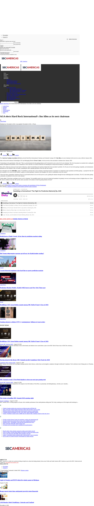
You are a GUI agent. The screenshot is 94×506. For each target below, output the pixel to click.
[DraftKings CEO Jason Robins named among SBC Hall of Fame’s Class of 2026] (8, 300)
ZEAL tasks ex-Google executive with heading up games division (18, 436)
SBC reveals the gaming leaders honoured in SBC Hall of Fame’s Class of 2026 (21, 409)
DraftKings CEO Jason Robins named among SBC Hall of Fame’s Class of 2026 (24, 305)
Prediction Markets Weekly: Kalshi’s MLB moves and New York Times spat (22, 287)
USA (4, 112)
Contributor (6, 401)
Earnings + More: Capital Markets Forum (16, 94)
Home (5, 73)
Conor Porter (3, 121)
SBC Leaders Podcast (12, 82)
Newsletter (5, 35)
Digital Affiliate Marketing (16, 89)
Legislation (6, 77)
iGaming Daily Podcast (12, 81)
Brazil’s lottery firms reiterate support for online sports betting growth (19, 431)
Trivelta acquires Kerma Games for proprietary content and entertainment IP (20, 419)
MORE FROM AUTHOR (20, 219)
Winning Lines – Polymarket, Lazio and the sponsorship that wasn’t (18, 422)
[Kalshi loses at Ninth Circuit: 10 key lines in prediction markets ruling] (8, 232)
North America (6, 110)
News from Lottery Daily (13, 428)
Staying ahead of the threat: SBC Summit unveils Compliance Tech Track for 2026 (25, 360)
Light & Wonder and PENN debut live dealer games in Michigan (19, 480)
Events (5, 86)
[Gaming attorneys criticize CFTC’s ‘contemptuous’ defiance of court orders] (8, 317)
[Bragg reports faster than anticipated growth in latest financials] (3, 488)
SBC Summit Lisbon (11, 97)
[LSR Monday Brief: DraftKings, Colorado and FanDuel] (3, 499)
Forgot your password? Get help (7, 47)
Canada (2, 267)
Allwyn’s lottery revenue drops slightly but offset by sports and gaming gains (20, 432)
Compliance (3, 233)
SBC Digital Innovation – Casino (17, 91)
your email (16, 51)
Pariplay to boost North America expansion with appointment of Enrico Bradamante (26, 185)
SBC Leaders (6, 85)
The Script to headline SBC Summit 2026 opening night (17, 398)
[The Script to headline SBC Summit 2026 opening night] (5, 395)
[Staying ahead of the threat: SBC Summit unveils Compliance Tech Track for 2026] (5, 357)
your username (17, 42)
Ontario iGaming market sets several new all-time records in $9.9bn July (19, 408)
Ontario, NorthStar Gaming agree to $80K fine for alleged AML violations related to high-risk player (26, 413)
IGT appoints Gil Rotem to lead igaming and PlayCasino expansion (21, 186)
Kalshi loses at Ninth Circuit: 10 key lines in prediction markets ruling (21, 236)
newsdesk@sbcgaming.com (12, 462)
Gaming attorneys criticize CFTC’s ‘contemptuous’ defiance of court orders (22, 322)
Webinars (9, 79)
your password (17, 44)
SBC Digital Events (11, 87)
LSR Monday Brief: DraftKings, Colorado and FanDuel (17, 502)
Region (4, 108)
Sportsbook (6, 74)
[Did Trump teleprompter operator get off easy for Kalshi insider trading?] (8, 249)
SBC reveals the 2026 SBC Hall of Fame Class (14, 423)
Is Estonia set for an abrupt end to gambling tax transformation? (18, 425)
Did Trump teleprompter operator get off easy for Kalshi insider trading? (22, 253)
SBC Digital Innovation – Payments (18, 90)
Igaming (5, 75)
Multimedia (6, 78)
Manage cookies (24, 470)
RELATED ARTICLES (6, 219)
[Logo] (11, 70)
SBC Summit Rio (11, 99)
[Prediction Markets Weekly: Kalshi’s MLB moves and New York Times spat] (8, 283)
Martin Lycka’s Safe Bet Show (14, 83)
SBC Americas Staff (8, 344)
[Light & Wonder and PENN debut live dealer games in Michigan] (3, 477)
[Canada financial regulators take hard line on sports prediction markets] (8, 266)
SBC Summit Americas (12, 93)
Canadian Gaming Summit (13, 95)
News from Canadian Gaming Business (18, 405)
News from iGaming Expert (14, 416)
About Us (5, 37)
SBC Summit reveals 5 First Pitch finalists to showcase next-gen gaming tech (23, 379)
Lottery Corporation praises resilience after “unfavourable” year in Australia (20, 435)
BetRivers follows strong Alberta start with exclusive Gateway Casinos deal (20, 411)
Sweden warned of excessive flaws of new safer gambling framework (19, 421)
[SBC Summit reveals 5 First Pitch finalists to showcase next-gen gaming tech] (5, 376)
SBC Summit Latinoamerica (13, 98)
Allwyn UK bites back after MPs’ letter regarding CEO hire (17, 433)
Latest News (6, 103)
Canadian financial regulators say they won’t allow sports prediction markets (20, 412)
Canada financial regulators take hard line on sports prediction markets (21, 270)
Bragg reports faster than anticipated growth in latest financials (19, 491)
